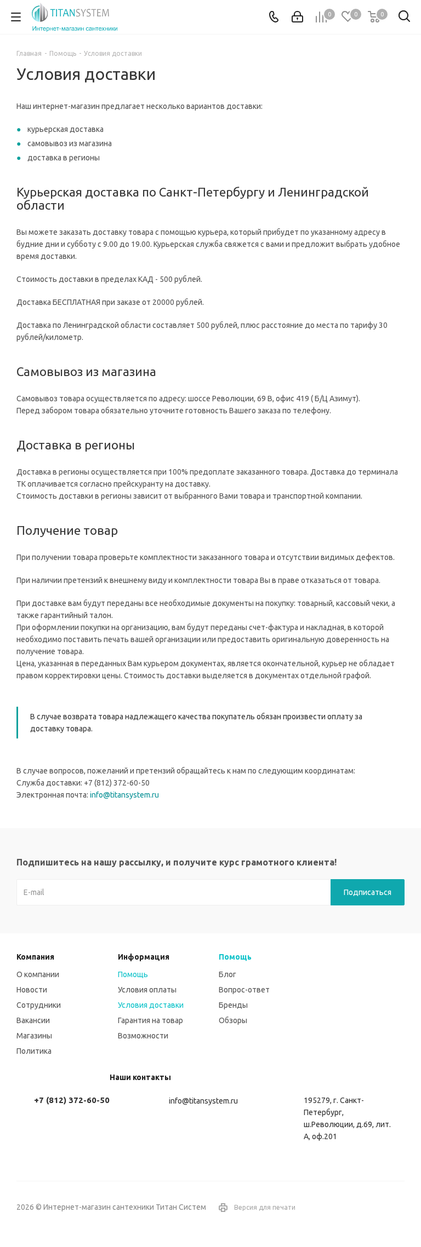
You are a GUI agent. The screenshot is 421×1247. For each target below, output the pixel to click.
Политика (34, 1051)
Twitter (396, 1208)
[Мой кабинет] (297, 17)
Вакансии (33, 1020)
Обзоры (233, 1020)
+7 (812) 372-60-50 (72, 1100)
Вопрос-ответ (244, 989)
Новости (31, 989)
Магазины (34, 1035)
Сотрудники (38, 1005)
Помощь (133, 974)
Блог (227, 974)
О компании (37, 974)
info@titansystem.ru (124, 794)
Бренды (233, 1005)
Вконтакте (369, 1208)
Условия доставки (151, 1005)
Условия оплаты (147, 989)
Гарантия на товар (150, 1020)
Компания (35, 956)
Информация (143, 956)
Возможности (143, 1035)
